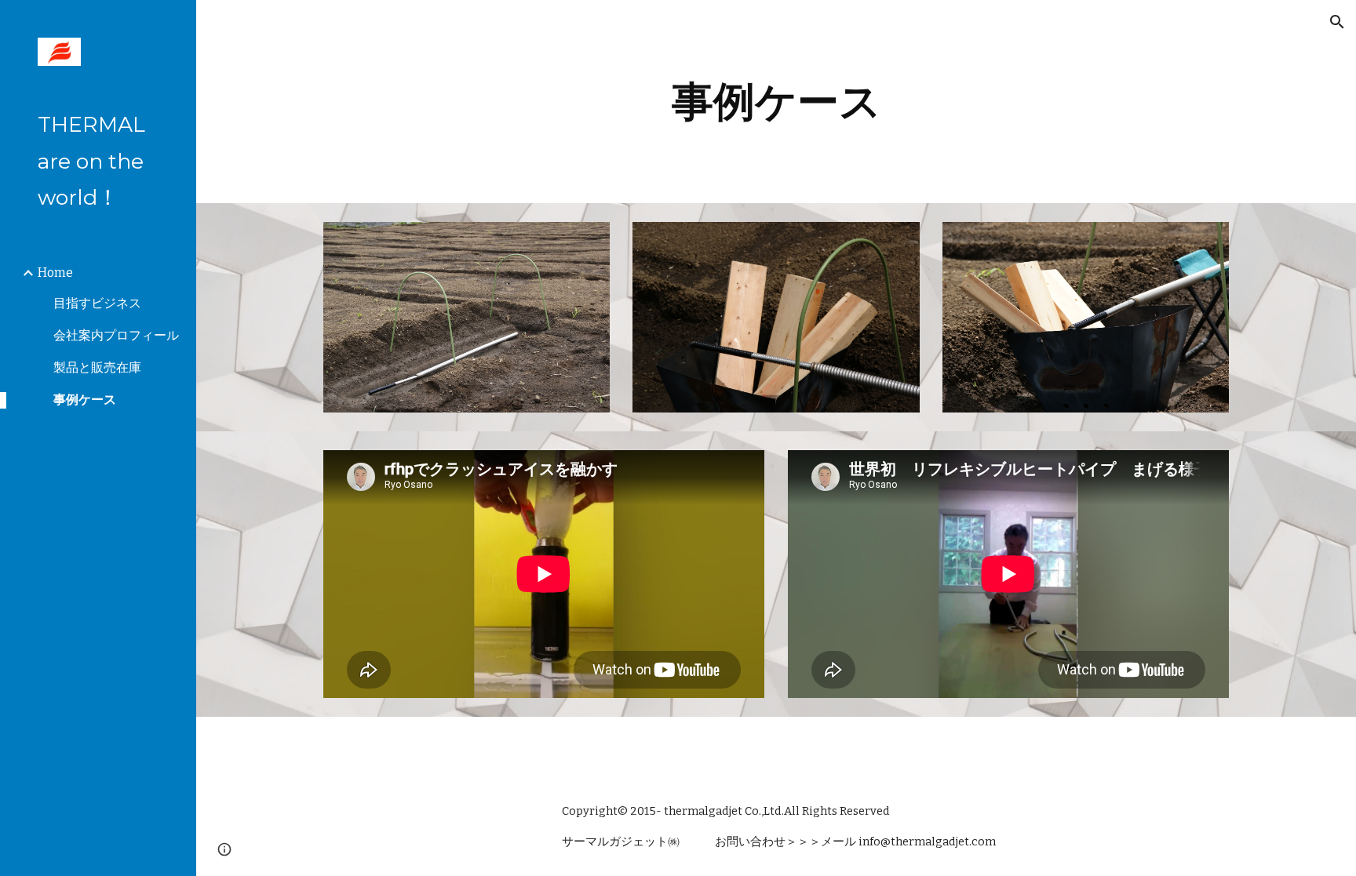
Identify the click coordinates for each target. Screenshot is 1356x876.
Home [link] (55, 272)
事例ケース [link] (84, 399)
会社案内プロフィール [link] (116, 335)
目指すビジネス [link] (97, 303)
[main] (776, 101)
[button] (1337, 22)
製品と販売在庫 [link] (97, 367)
